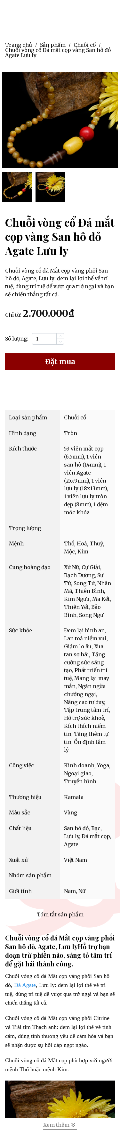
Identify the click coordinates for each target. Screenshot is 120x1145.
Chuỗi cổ (85, 44)
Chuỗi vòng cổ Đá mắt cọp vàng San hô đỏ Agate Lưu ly (58, 52)
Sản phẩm (53, 44)
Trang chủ (18, 44)
